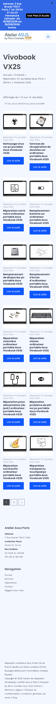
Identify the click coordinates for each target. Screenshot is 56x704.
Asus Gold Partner (32, 686)
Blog (14, 697)
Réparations (11, 582)
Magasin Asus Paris (14, 590)
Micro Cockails (15, 686)
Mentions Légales (13, 690)
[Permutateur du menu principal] (48, 36)
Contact (9, 586)
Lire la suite (13, 160)
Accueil (8, 575)
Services (9, 579)
